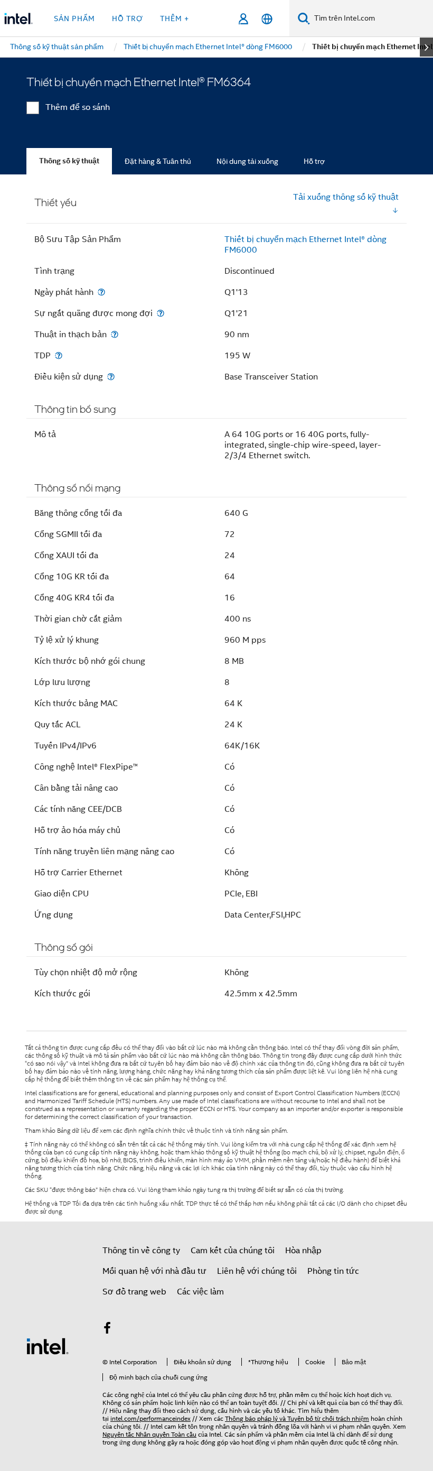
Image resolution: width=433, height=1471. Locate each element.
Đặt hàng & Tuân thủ (158, 161)
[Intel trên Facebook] (107, 1329)
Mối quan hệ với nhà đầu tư (154, 1271)
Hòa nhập (303, 1250)
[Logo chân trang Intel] (47, 1345)
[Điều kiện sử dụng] (111, 376)
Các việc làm (200, 1292)
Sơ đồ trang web (134, 1292)
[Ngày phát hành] (101, 292)
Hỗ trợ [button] (127, 18)
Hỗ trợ (314, 161)
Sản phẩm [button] (74, 18)
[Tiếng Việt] (267, 19)
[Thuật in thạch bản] (114, 334)
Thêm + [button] (174, 18)
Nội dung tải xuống (247, 161)
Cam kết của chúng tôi (233, 1250)
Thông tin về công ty (141, 1250)
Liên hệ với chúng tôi (257, 1271)
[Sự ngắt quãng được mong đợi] (160, 313)
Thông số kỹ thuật (69, 161)
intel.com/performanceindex (150, 1418)
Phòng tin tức (333, 1271)
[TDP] (58, 355)
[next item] (426, 47)
